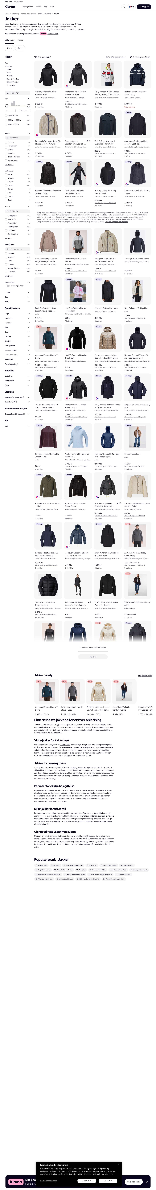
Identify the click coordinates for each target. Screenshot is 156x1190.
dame (80, 767)
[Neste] (148, 697)
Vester (9, 73)
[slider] (6, 105)
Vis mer (81, 29)
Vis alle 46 (8, 276)
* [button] (76, 104)
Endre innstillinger (48, 1181)
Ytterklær (8, 66)
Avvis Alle (86, 1181)
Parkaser (38, 790)
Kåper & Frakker (13, 82)
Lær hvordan (53, 33)
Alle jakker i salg (145, 675)
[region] (79, 1174)
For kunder (8, 2)
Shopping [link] (15, 14)
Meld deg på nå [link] (133, 1182)
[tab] (9, 40)
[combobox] (115, 57)
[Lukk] (118, 1164)
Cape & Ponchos (13, 79)
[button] (131, 6)
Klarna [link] (7, 14)
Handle (38, 7)
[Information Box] (50, 57)
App (45, 7)
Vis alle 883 (9, 165)
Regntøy (10, 76)
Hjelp (52, 7)
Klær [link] (40, 14)
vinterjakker (65, 744)
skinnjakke (41, 813)
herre (72, 767)
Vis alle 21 (8, 238)
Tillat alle (108, 1181)
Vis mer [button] (93, 657)
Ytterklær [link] (47, 14)
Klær (6, 63)
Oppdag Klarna (27, 7)
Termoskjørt (11, 85)
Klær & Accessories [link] (28, 14)
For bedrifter (18, 2)
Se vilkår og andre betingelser (116, 222)
